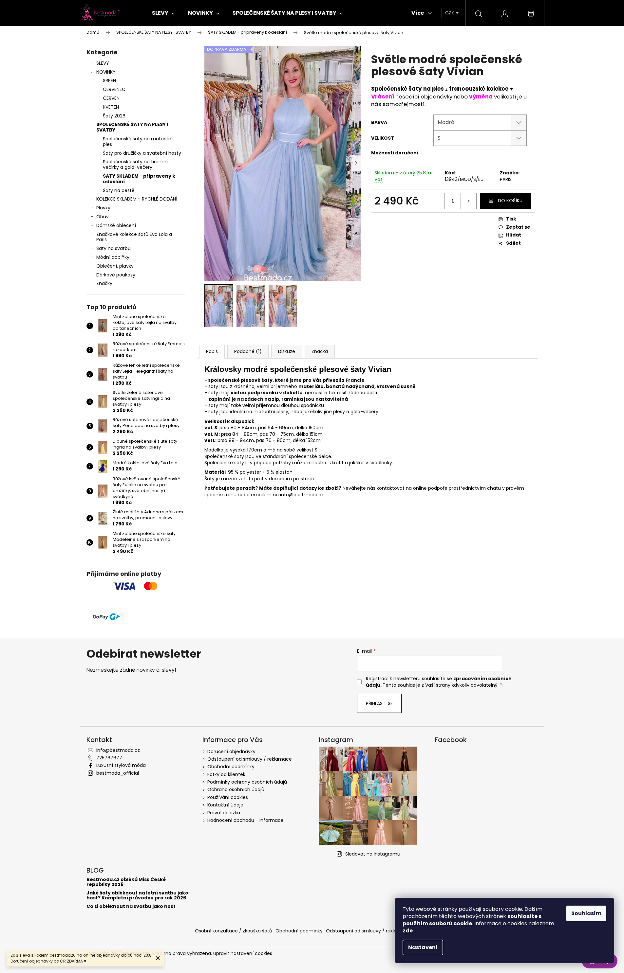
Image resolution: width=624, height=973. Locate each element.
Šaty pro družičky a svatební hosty (142, 153)
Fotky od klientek (226, 774)
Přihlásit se (379, 703)
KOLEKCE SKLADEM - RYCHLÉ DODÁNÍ (136, 199)
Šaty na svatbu (113, 248)
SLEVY (102, 63)
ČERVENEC (114, 89)
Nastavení (423, 947)
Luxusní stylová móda (121, 765)
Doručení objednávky (231, 751)
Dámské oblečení (116, 225)
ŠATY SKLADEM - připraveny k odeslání (139, 179)
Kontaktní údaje (225, 805)
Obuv (102, 216)
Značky (104, 283)
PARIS (506, 179)
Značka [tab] (320, 351)
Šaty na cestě (119, 190)
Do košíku (510, 200)
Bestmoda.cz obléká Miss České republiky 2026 (126, 882)
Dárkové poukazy (115, 275)
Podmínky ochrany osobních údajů (247, 782)
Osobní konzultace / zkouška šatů (233, 931)
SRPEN (109, 80)
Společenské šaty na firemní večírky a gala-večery (135, 164)
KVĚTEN (111, 107)
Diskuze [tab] (286, 351)
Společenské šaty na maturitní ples (138, 141)
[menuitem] (163, 13)
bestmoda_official (117, 773)
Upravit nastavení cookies (242, 953)
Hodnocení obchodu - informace (245, 820)
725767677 (109, 757)
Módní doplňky (112, 257)
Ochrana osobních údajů (235, 789)
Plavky (103, 207)
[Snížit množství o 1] (437, 201)
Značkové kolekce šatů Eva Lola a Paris (134, 237)
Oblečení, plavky (115, 266)
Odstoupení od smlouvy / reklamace (249, 759)
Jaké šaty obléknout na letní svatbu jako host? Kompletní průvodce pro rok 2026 (137, 896)
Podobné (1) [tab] (248, 351)
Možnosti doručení (394, 153)
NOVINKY (106, 72)
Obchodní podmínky (231, 766)
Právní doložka (223, 812)
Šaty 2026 (114, 116)
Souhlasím (586, 913)
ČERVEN (111, 98)
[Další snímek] (356, 163)
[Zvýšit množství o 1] (468, 201)
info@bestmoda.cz (118, 750)
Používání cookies (227, 797)
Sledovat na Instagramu (372, 854)
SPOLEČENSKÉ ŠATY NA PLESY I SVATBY (132, 127)
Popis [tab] (212, 351)
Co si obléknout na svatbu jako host (131, 906)
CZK (450, 12)
